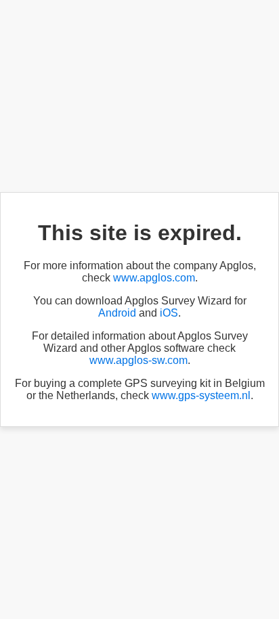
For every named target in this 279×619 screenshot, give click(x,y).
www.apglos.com (154, 277)
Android (117, 313)
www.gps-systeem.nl (201, 395)
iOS (169, 313)
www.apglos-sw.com (138, 360)
